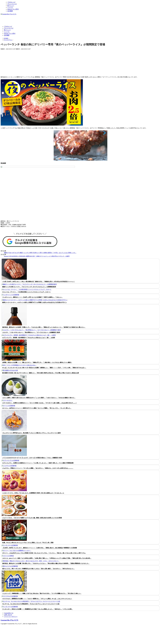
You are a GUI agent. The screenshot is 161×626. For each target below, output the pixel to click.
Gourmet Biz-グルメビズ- (9, 620)
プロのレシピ (11, 2)
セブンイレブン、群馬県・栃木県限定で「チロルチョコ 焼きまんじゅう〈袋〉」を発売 (28, 337)
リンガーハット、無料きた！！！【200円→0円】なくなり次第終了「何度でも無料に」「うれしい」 (32, 297)
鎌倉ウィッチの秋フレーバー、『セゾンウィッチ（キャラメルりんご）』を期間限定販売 (29, 286)
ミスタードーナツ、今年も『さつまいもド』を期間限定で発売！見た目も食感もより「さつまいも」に (33, 493)
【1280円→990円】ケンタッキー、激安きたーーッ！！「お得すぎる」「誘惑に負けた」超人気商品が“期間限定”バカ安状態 (39, 547)
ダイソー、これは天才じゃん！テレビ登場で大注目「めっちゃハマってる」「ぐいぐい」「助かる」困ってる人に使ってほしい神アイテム (44, 553)
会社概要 (10, 11)
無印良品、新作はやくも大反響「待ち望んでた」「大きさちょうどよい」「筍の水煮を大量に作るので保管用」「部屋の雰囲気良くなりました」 (46, 563)
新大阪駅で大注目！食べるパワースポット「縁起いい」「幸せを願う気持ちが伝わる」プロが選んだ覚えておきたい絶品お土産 (40, 373)
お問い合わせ (8, 614)
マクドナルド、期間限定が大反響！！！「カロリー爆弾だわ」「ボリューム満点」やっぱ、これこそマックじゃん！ (37, 598)
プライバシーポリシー (10, 616)
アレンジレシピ (12, 4)
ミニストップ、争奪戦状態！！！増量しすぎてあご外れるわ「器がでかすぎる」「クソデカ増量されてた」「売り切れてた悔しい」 (42, 593)
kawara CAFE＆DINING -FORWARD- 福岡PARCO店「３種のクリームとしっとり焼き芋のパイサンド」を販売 (37, 256)
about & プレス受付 (13, 9)
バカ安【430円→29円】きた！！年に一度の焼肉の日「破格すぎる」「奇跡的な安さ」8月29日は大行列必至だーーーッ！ (38, 281)
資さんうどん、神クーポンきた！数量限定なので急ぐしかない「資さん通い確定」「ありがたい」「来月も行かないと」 (38, 568)
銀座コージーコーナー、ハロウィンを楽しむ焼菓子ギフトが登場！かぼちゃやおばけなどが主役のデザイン (34, 302)
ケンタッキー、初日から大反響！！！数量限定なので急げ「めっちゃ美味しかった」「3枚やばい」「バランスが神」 (37, 609)
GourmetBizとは (8, 613)
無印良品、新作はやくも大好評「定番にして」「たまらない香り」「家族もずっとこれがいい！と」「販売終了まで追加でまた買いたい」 (44, 327)
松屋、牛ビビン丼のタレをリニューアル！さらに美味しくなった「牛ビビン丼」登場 (27, 542)
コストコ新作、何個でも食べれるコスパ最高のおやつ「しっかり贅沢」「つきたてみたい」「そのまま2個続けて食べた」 (38, 397)
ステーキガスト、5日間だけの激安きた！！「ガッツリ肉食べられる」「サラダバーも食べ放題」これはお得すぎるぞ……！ (39, 403)
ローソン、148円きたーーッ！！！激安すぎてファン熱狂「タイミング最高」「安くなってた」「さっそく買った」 (36, 408)
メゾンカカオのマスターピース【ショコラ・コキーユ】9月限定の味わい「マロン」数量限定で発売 (32, 457)
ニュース (10, 7)
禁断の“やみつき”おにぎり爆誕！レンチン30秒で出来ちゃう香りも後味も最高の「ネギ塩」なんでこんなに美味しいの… (40, 252)
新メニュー (10, 5)
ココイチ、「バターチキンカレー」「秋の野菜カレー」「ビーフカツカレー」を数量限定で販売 (31, 332)
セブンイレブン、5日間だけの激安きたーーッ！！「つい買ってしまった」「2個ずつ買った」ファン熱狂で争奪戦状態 (37, 463)
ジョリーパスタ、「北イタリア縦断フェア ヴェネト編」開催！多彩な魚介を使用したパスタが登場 (32, 517)
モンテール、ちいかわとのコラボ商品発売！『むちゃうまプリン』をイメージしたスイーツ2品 (30, 604)
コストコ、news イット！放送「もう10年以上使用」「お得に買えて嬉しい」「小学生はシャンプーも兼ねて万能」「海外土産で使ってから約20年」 (46, 558)
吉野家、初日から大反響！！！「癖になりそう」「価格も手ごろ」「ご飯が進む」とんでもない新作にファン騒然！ (37, 362)
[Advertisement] (31, 20)
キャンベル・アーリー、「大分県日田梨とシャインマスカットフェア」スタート (26, 292)
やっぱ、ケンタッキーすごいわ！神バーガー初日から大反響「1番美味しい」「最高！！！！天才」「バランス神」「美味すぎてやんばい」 (44, 367)
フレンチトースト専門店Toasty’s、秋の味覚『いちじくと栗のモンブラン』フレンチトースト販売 (31, 433)
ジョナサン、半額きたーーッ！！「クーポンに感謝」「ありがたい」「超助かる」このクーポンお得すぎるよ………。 (37, 468)
